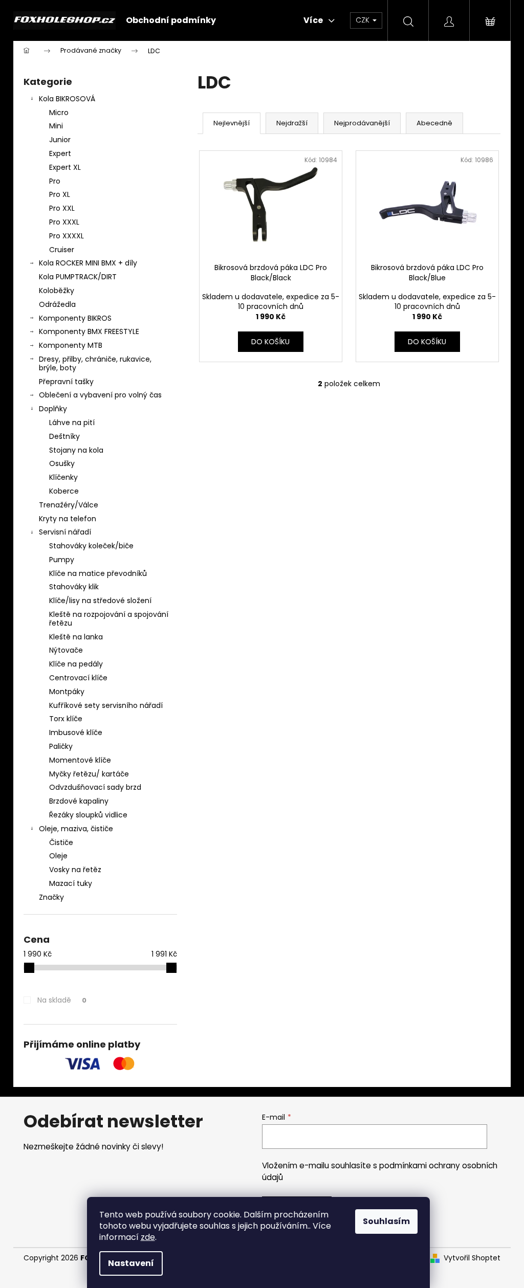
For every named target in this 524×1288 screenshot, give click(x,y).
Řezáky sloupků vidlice (88, 815)
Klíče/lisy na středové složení (100, 600)
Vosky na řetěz (75, 869)
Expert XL (65, 167)
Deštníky (64, 436)
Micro (59, 112)
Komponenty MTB (70, 345)
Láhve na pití (72, 422)
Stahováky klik (74, 587)
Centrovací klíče (78, 678)
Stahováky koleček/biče (91, 546)
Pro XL (59, 194)
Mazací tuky (70, 883)
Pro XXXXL (66, 236)
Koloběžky (56, 290)
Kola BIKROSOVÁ (67, 99)
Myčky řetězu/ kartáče (89, 774)
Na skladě (61, 1000)
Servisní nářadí (65, 532)
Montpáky (66, 691)
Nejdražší (292, 123)
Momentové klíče (80, 760)
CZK (364, 20)
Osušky (62, 463)
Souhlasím (386, 1221)
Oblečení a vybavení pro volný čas (100, 395)
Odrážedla (57, 304)
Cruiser (61, 250)
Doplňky (53, 409)
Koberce (64, 491)
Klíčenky (63, 477)
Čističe (61, 842)
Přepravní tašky (66, 381)
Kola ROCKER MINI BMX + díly (88, 263)
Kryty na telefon (67, 519)
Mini (56, 126)
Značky (51, 897)
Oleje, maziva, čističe (76, 829)
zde (148, 1237)
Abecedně (434, 123)
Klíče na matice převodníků (98, 573)
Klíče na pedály (76, 664)
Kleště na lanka (76, 637)
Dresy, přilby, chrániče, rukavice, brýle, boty (95, 363)
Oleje (58, 856)
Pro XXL (62, 208)
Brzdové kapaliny (78, 801)
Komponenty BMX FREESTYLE (89, 331)
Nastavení (131, 1263)
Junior (60, 140)
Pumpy (61, 559)
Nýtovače (66, 650)
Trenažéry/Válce (68, 505)
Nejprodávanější (362, 123)
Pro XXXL (64, 222)
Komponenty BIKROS (75, 318)
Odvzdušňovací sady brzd (95, 787)
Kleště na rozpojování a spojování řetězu (108, 618)
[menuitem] (171, 20)
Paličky (61, 746)
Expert (60, 153)
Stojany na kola (76, 450)
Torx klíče (65, 719)
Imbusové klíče (75, 732)
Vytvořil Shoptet (472, 1258)
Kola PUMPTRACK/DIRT (78, 277)
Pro (54, 181)
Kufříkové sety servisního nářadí (106, 705)
